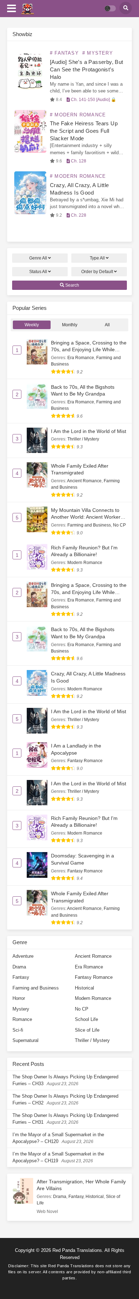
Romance (22, 1019)
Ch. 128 (78, 160)
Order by (97, 271)
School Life (86, 1019)
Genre (38, 258)
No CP (119, 525)
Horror (18, 998)
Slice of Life (87, 1030)
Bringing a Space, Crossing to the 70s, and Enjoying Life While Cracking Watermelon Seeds (89, 349)
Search (71, 285)
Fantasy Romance (85, 760)
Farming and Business (89, 525)
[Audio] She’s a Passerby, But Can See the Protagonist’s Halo (86, 69)
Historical (84, 988)
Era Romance (80, 357)
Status (38, 271)
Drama (19, 967)
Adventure (23, 956)
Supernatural (25, 1040)
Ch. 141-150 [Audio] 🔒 (93, 99)
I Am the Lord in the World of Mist (88, 431)
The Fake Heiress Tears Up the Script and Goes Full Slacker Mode (84, 130)
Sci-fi (17, 1030)
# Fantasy (64, 53)
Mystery (20, 1009)
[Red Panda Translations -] (27, 8)
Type (97, 258)
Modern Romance (84, 562)
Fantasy (20, 977)
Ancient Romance (84, 480)
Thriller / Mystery (83, 439)
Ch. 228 (78, 215)
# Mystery (97, 53)
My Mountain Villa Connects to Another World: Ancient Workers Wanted (87, 517)
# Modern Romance (78, 114)
